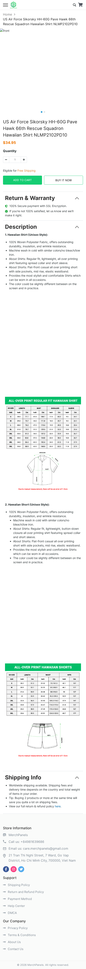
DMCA (12, 913)
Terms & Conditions (21, 935)
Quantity (9, 151)
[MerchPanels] (13, 5)
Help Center (16, 906)
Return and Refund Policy (25, 892)
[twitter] (21, 869)
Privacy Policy (17, 928)
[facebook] (6, 869)
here (58, 806)
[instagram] (14, 869)
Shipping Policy (18, 885)
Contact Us (15, 949)
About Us (14, 942)
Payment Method (19, 899)
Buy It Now (63, 180)
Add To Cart (22, 180)
